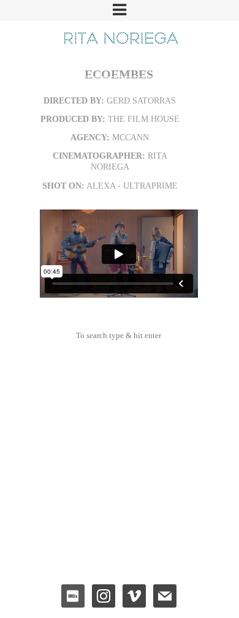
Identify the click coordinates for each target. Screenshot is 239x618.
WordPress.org (118, 560)
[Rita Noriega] (119, 37)
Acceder (118, 519)
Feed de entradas (119, 532)
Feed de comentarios (119, 546)
